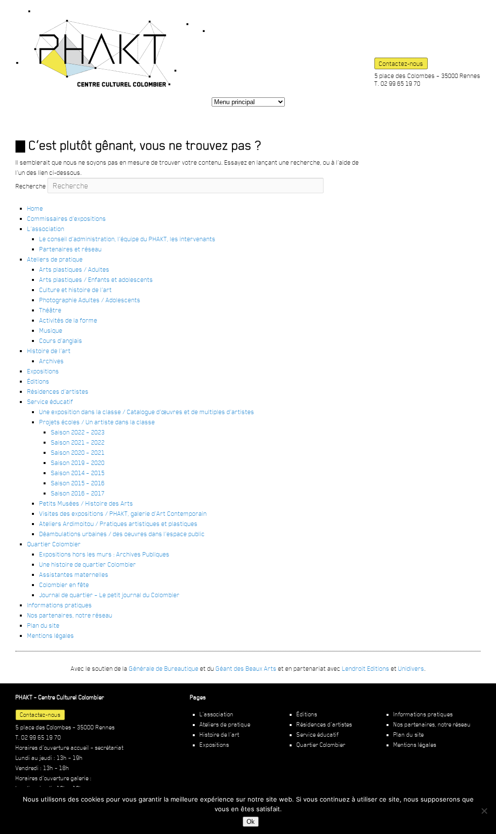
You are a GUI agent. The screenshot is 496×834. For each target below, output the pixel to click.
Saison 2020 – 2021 (78, 452)
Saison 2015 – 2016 (78, 483)
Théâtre (50, 310)
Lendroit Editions (365, 668)
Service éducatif (50, 401)
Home (35, 208)
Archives (51, 361)
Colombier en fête (64, 584)
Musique (50, 330)
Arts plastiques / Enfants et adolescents (96, 279)
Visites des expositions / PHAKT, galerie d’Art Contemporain (123, 513)
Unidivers (411, 668)
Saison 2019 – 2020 (78, 462)
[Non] (484, 811)
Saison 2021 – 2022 (78, 442)
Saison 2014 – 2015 (78, 473)
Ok (251, 821)
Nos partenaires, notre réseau (69, 615)
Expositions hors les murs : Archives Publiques (104, 554)
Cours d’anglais (60, 340)
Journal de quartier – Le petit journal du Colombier (109, 595)
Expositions (43, 371)
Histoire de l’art (49, 351)
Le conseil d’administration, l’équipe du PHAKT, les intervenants (127, 239)
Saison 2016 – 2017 (78, 493)
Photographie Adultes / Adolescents (89, 300)
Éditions (38, 381)
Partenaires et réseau (70, 249)
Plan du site (43, 625)
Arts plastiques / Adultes (74, 269)
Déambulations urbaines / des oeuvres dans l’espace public (122, 534)
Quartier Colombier (54, 544)
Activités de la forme (68, 320)
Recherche (31, 186)
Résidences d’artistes (58, 391)
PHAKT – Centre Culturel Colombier (110, 48)
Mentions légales (50, 635)
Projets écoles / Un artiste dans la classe (97, 422)
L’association (45, 228)
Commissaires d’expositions (66, 218)
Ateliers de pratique (55, 259)
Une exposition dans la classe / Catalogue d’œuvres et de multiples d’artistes (146, 412)
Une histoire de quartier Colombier (87, 564)
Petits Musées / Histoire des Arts (86, 503)
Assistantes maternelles (73, 574)
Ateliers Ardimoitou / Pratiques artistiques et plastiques (118, 523)
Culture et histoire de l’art (75, 289)
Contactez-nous (401, 63)
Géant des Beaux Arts (246, 668)
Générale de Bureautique (164, 668)
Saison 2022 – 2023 (78, 432)
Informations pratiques (59, 605)
